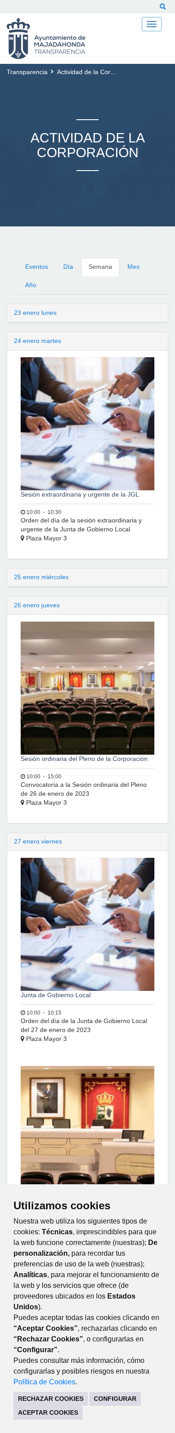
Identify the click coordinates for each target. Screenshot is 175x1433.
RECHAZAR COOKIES (50, 1398)
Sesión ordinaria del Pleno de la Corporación (84, 758)
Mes (133, 266)
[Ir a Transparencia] (52, 38)
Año (30, 284)
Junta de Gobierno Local (56, 995)
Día (68, 266)
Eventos (36, 266)
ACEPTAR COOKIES (48, 1412)
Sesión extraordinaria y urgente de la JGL (80, 494)
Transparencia (27, 71)
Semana (100, 266)
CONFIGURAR (115, 1398)
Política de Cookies (44, 1382)
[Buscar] (163, 6)
